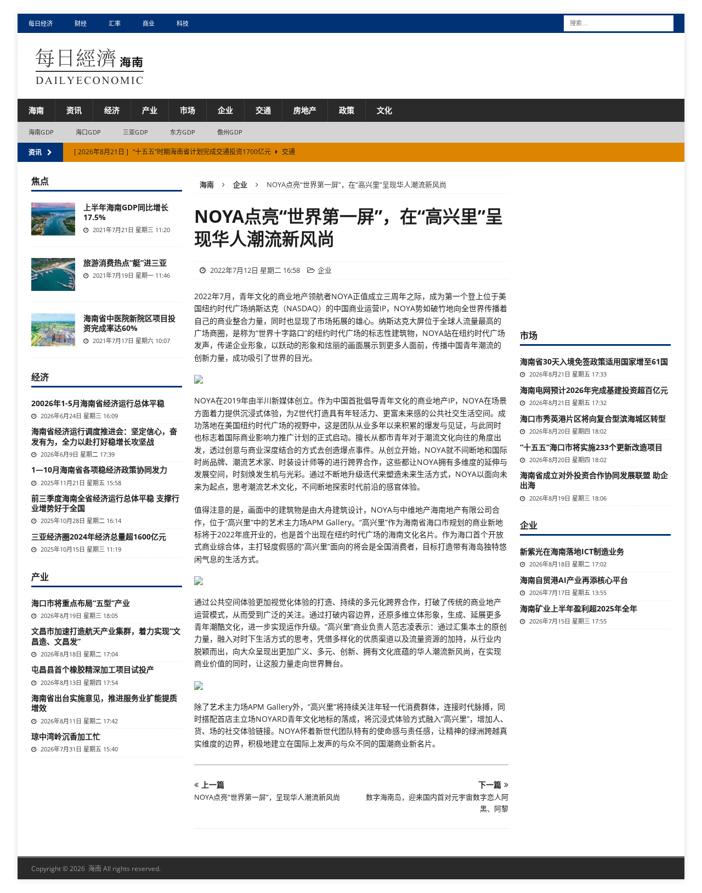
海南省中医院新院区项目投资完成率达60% (129, 323)
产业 (149, 110)
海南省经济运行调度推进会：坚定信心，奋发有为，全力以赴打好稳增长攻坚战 (104, 436)
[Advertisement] (602, 244)
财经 (81, 23)
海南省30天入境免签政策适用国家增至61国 (594, 361)
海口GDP (88, 132)
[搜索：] (618, 22)
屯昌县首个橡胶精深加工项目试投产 (92, 669)
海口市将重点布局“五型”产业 (80, 603)
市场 (187, 110)
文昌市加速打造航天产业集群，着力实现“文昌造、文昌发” (105, 636)
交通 (263, 110)
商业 (149, 23)
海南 (36, 110)
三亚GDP (135, 132)
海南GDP (41, 132)
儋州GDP (229, 132)
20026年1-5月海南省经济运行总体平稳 (98, 403)
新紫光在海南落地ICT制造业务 (572, 551)
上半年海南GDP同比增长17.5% (125, 212)
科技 (183, 23)
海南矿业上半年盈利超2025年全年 (578, 608)
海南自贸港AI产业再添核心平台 (574, 580)
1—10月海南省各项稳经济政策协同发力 (99, 469)
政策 (346, 110)
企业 (225, 110)
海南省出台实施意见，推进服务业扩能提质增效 (104, 703)
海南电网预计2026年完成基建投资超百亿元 (594, 390)
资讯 (74, 110)
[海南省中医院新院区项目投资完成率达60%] (53, 329)
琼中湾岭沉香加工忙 (65, 736)
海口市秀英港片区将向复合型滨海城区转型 (593, 418)
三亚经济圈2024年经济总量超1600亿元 (98, 536)
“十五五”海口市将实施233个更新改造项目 (591, 447)
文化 (384, 110)
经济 (112, 110)
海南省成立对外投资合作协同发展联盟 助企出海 (594, 480)
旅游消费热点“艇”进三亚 (125, 262)
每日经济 (41, 23)
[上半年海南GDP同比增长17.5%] (53, 219)
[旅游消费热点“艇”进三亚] (53, 274)
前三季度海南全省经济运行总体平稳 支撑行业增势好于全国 (105, 503)
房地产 (304, 110)
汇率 (115, 23)
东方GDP (182, 132)
